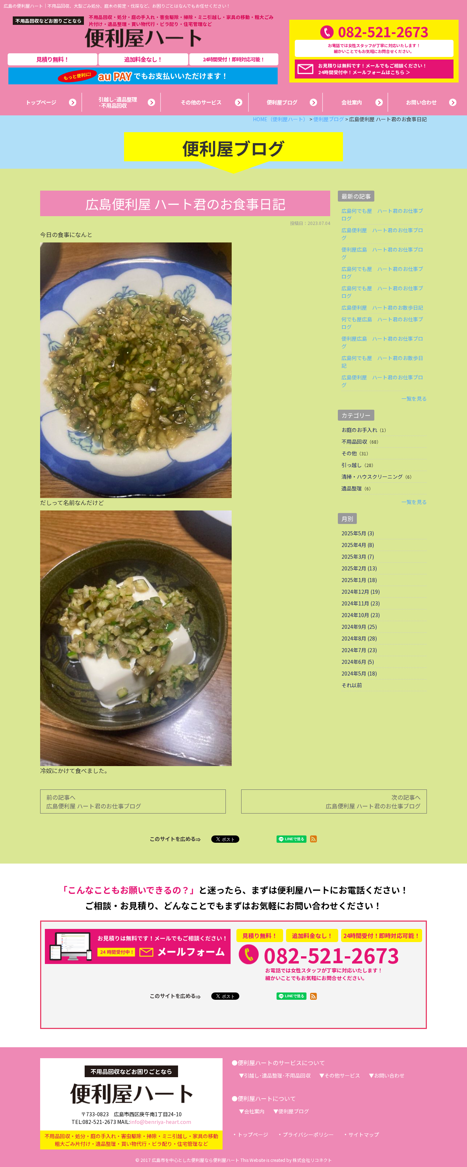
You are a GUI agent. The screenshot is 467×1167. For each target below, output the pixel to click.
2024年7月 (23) (359, 650)
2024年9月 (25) (359, 626)
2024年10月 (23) (360, 615)
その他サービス (342, 1075)
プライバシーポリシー (308, 1134)
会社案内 (254, 1111)
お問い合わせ (389, 1075)
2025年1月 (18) (359, 580)
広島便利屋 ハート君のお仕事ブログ (382, 233)
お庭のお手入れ (359, 429)
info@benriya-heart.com (160, 1121)
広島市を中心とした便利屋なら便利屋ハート (195, 1160)
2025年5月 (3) (357, 533)
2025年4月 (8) (357, 544)
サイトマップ (363, 1134)
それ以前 (351, 685)
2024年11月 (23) (360, 603)
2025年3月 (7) (357, 556)
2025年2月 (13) (359, 568)
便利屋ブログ (293, 1111)
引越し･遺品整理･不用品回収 (277, 1075)
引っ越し (351, 464)
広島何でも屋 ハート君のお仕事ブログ (382, 214)
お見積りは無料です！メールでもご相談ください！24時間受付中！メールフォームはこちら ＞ (372, 69)
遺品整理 (351, 488)
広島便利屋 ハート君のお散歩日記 (382, 307)
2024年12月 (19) (360, 591)
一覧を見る (414, 398)
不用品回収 (354, 441)
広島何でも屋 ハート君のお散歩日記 (382, 361)
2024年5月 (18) (359, 673)
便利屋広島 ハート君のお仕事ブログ (382, 253)
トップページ (253, 1134)
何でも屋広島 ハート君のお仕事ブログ (382, 322)
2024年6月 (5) (357, 661)
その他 (349, 453)
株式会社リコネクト (312, 1160)
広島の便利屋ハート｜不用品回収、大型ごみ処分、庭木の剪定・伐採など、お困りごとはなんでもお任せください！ (117, 6)
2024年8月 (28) (359, 638)
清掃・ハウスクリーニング (372, 476)
